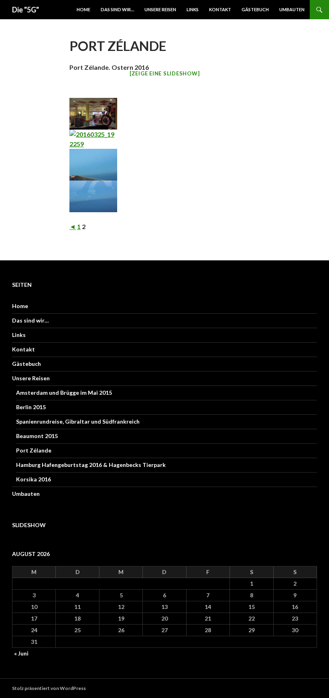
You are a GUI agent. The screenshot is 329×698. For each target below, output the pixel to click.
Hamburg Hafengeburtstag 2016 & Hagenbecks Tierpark (91, 464)
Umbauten (292, 9)
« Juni (21, 653)
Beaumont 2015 (37, 435)
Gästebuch (255, 9)
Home (83, 9)
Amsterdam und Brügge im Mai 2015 (64, 392)
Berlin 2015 (31, 407)
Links (193, 9)
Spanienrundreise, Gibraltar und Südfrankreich (78, 421)
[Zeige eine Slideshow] (165, 73)
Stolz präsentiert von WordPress (49, 688)
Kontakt (220, 9)
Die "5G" (25, 9)
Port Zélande (33, 450)
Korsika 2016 (33, 479)
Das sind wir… (117, 9)
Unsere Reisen (160, 9)
